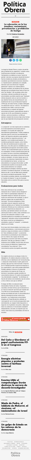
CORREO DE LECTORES (9, 446)
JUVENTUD (21, 445)
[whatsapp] (20, 60)
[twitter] (14, 60)
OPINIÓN (14, 448)
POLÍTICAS (15, 21)
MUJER (18, 443)
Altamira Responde (23, 448)
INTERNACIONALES (19, 441)
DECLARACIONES (6, 448)
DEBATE (18, 446)
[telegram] (17, 60)
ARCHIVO (24, 446)
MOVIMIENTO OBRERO (9, 443)
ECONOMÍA (24, 443)
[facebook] (10, 60)
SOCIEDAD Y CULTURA (12, 445)
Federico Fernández (18, 34)
